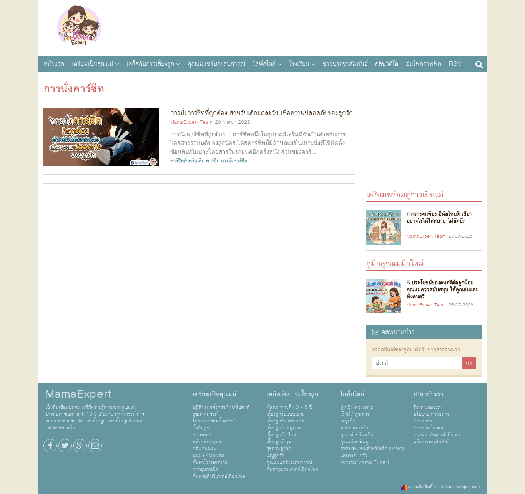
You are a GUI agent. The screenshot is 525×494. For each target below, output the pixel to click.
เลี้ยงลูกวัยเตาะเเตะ (285, 420)
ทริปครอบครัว (354, 427)
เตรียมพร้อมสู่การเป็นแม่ (405, 194)
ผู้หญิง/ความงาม (357, 407)
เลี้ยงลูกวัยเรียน (281, 434)
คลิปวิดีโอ (386, 64)
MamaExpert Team (191, 122)
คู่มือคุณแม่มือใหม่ (395, 263)
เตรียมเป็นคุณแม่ (92, 64)
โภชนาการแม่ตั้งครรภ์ (214, 420)
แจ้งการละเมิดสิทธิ (432, 441)
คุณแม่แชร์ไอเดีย (356, 434)
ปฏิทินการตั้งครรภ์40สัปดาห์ (221, 407)
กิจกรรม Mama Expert (364, 462)
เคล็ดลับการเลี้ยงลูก (150, 64)
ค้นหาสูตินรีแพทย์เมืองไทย (219, 476)
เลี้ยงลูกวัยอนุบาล (283, 427)
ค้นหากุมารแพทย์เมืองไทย (292, 469)
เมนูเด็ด (348, 420)
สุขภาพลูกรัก (278, 448)
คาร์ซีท (212, 160)
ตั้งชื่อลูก (201, 427)
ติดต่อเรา (423, 420)
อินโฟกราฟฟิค (423, 64)
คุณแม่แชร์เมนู (354, 441)
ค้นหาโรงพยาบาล (210, 462)
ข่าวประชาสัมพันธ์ (345, 64)
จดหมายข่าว (397, 332)
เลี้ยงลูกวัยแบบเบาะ (285, 414)
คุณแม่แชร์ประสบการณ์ (216, 64)
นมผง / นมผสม (208, 455)
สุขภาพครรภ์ (205, 414)
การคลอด (202, 434)
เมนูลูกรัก (275, 455)
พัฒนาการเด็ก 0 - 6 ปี (289, 407)
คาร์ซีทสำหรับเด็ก (187, 160)
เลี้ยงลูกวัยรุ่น (279, 441)
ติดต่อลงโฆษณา (429, 427)
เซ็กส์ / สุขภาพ (354, 414)
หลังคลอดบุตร (207, 441)
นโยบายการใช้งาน (431, 414)
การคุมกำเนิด (206, 469)
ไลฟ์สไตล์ (264, 64)
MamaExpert (79, 27)
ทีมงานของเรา (428, 407)
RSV (455, 64)
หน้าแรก (53, 64)
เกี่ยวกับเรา (428, 394)
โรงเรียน (299, 64)
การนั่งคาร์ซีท (234, 160)
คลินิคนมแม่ (204, 448)
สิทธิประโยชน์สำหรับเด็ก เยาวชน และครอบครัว (372, 452)
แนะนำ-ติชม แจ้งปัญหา (437, 434)
